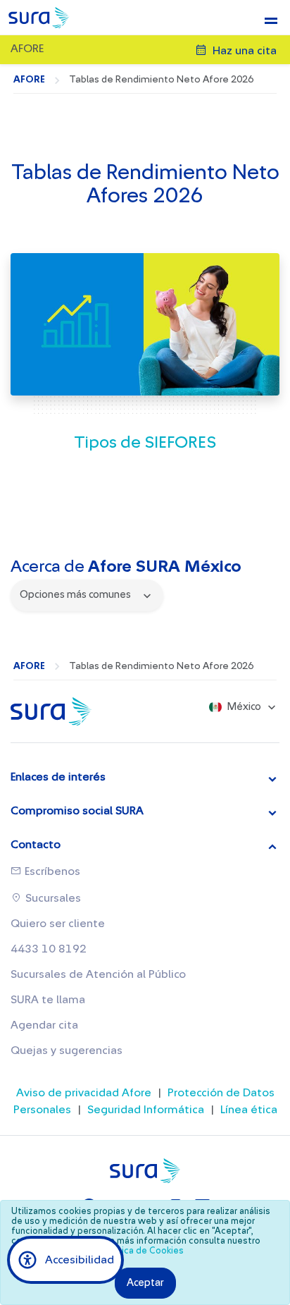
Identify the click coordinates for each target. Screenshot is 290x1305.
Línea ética (248, 1109)
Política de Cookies (143, 1250)
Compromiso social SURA (77, 810)
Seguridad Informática (145, 1109)
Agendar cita (44, 1025)
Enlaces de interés (58, 777)
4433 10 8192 (49, 949)
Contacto (36, 844)
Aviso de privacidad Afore (83, 1092)
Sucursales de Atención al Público (98, 974)
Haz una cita (243, 50)
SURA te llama (48, 999)
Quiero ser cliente (58, 923)
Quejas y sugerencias (66, 1050)
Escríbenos (51, 871)
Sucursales (52, 898)
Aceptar (145, 1283)
